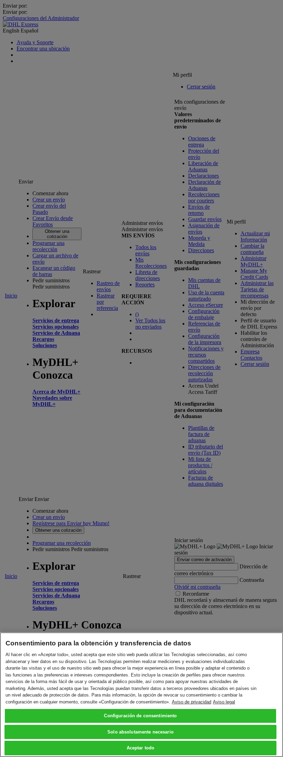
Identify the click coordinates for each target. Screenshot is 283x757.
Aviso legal (224, 701)
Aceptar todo (141, 747)
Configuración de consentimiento (140, 715)
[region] (141, 694)
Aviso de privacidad (191, 701)
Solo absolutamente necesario (140, 732)
